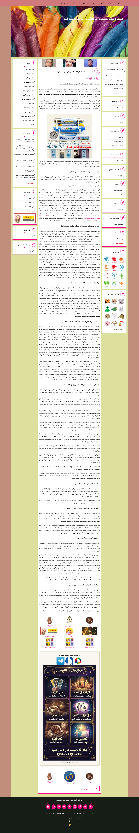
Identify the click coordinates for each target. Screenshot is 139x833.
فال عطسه (31, 236)
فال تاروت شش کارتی (28, 99)
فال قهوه (120, 137)
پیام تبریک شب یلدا (28, 210)
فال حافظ (117, 2)
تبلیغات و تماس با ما (63, 2)
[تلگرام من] (85, 806)
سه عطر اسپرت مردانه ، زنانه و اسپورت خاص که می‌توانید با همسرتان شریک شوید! (25, 147)
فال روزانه (101, 2)
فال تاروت (109, 2)
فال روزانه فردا (30, 250)
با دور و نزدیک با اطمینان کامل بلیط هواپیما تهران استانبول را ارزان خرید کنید (25, 177)
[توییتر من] (64, 806)
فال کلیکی (120, 209)
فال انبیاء (120, 122)
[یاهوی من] (91, 806)
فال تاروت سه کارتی (28, 86)
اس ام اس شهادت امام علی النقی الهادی (115, 70)
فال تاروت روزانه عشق (27, 116)
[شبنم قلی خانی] (49, 63)
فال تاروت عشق (29, 111)
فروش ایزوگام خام (29, 170)
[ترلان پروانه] (69, 63)
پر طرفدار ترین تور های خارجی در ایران (25, 161)
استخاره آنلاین (76, 2)
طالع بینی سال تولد (118, 329)
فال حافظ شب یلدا (29, 206)
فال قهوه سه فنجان (118, 141)
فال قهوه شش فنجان (117, 145)
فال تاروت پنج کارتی (28, 94)
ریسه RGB (120, 238)
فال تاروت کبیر (30, 73)
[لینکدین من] (48, 806)
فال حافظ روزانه (29, 202)
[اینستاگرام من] (75, 806)
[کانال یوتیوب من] (54, 806)
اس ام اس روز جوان (118, 88)
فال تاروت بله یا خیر (28, 120)
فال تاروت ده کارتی (28, 107)
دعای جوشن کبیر (118, 190)
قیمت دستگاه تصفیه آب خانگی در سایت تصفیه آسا (93, 19)
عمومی (88, 788)
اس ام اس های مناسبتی (89, 2)
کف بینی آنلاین (119, 160)
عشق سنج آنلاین (118, 223)
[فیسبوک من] (80, 806)
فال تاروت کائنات (29, 82)
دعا (122, 194)
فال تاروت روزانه (29, 69)
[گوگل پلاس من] (59, 806)
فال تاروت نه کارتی (29, 103)
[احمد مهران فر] (90, 63)
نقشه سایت (60, 818)
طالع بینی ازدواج (119, 175)
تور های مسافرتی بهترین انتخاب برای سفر (24, 154)
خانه (124, 2)
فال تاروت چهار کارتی (28, 90)
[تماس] (69, 806)
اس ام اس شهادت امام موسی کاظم (114, 75)
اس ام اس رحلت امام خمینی (116, 79)
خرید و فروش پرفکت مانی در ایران (24, 166)
